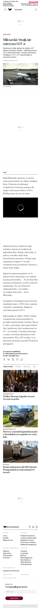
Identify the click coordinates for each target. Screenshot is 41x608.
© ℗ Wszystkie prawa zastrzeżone (15, 354)
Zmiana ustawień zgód (28, 538)
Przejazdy (7, 34)
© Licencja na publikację (12, 351)
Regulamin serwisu (27, 540)
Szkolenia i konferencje (11, 571)
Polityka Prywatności (28, 536)
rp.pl (4, 172)
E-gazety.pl (24, 553)
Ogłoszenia (7, 553)
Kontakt (5, 538)
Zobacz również (8, 366)
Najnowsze (27, 366)
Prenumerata (7, 555)
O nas (5, 536)
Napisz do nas (8, 540)
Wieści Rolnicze (26, 562)
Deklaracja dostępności (28, 544)
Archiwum (6, 558)
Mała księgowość (26, 558)
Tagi (34, 366)
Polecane (18, 366)
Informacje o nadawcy (28, 542)
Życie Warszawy (26, 564)
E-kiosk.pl (24, 551)
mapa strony (7, 574)
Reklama (6, 551)
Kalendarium (25, 574)
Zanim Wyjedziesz (8, 394)
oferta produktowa (9, 578)
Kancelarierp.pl (26, 560)
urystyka (18, 10)
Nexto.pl (23, 555)
